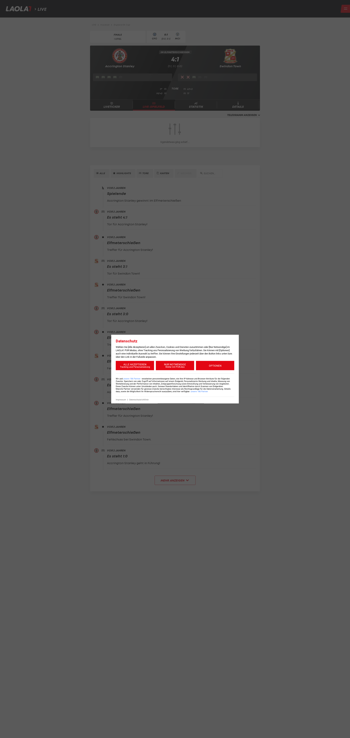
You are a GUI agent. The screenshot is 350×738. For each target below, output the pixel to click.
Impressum (121, 400)
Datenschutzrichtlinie (139, 400)
